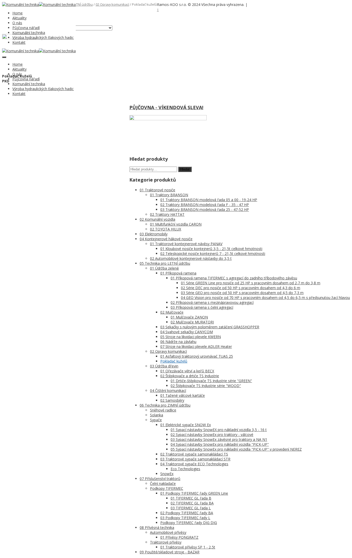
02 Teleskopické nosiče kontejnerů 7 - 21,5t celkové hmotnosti (212, 253)
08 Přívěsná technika (157, 527)
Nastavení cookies (261, 5)
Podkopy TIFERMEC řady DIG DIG (188, 522)
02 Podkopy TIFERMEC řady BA (186, 512)
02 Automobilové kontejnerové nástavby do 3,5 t (191, 258)
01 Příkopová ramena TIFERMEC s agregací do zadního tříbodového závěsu (234, 278)
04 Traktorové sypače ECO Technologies (194, 463)
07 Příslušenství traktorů (160, 478)
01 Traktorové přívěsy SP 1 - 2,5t (187, 547)
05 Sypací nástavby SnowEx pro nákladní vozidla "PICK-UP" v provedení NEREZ (236, 449)
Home (17, 13)
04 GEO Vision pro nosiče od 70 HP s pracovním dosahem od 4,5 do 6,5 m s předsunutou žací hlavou (265, 297)
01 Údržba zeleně (164, 268)
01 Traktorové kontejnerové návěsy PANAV (186, 243)
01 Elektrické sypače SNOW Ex (185, 424)
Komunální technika (28, 32)
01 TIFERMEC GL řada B (191, 498)
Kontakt (19, 93)
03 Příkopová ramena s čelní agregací (202, 307)
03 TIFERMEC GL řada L (191, 507)
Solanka (156, 415)
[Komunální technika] (20, 4)
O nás (17, 22)
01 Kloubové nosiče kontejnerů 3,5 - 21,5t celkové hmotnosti (211, 248)
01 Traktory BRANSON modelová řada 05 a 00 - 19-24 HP (208, 199)
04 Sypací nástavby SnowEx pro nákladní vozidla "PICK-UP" (220, 444)
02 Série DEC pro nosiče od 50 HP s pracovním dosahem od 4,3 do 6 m (240, 287)
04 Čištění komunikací (168, 390)
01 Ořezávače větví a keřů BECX (187, 370)
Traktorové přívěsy (165, 542)
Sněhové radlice (163, 410)
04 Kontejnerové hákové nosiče (166, 238)
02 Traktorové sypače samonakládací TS (194, 454)
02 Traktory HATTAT (167, 214)
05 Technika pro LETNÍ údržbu (165, 263)
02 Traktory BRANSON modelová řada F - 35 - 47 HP (204, 204)
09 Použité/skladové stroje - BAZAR (169, 552)
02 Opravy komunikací (112, 4)
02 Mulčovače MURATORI (192, 322)
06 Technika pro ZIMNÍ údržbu (165, 405)
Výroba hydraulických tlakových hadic (43, 37)
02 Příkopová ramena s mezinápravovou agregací (212, 302)
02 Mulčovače (171, 312)
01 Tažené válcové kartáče (182, 395)
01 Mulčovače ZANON (189, 317)
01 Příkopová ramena (178, 273)
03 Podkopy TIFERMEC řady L (185, 517)
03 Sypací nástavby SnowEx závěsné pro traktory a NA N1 (219, 439)
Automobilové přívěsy (168, 532)
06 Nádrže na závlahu (178, 341)
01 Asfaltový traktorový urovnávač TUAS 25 (196, 356)
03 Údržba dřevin (164, 366)
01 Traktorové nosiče (157, 189)
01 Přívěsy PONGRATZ (179, 537)
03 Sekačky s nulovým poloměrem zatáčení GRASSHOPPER (209, 326)
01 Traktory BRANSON (169, 194)
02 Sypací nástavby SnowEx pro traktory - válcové (212, 434)
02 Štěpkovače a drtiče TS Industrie (189, 375)
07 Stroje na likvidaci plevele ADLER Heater (196, 346)
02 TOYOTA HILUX (165, 229)
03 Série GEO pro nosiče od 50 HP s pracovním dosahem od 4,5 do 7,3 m (242, 292)
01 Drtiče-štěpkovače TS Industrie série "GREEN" (211, 380)
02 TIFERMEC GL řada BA (192, 503)
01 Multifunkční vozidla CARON (176, 224)
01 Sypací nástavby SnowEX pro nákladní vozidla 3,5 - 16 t (219, 429)
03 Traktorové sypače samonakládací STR (195, 459)
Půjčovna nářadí (26, 27)
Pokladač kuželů (173, 361)
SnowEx (166, 473)
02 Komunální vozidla (157, 219)
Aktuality (19, 17)
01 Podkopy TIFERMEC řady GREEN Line (194, 493)
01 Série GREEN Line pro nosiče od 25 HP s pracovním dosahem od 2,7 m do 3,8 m (250, 282)
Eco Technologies (185, 468)
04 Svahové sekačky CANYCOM (186, 331)
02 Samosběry (172, 400)
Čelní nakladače (163, 483)
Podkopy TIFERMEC (166, 488)
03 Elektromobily (153, 233)
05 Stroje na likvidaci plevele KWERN (190, 336)
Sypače (156, 419)
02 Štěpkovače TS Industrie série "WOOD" (206, 385)
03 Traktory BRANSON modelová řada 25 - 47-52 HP (204, 209)
